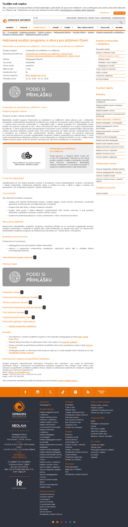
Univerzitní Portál (119, 18)
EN (37, 18)
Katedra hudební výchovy (105, 111)
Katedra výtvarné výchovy (105, 154)
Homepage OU (45, 405)
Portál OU (68, 435)
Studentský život (71, 425)
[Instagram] (38, 392)
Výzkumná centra (106, 163)
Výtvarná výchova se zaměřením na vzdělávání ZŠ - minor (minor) (53, 56)
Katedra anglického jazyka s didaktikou (106, 101)
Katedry (91, 32)
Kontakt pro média (97, 445)
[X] (50, 392)
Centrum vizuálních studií (105, 176)
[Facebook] (25, 392)
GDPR (93, 421)
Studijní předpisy (71, 454)
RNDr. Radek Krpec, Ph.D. (36, 75)
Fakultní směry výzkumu (99, 405)
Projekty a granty (97, 408)
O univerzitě (12, 32)
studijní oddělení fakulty (68, 381)
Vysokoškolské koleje (47, 504)
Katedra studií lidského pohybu (107, 144)
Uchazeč (57, 27)
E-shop (93, 426)
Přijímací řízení (104, 59)
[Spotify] (75, 392)
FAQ (66, 472)
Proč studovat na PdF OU (74, 420)
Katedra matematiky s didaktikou (110, 32)
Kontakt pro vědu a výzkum (101, 413)
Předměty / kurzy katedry (107, 62)
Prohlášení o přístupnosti (100, 424)
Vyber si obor (70, 407)
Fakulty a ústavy (45, 32)
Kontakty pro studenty (73, 459)
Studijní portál (105, 18)
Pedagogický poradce (106, 66)
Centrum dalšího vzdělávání (106, 157)
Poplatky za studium (72, 450)
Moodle (91, 18)
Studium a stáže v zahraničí (75, 445)
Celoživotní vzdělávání (104, 76)
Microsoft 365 (82, 18)
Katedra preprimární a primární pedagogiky (107, 132)
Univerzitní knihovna (47, 494)
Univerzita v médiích (98, 452)
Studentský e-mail (71, 437)
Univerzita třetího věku (99, 434)
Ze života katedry (102, 79)
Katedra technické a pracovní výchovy (110, 147)
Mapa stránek (71, 18)
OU (3, 32)
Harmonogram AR (71, 442)
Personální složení (103, 49)
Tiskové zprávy (96, 447)
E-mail (97, 18)
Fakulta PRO (107, 27)
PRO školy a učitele (98, 429)
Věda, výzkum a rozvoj (87, 27)
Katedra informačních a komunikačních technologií (110, 115)
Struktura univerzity (28, 32)
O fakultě (25, 27)
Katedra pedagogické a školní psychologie (107, 127)
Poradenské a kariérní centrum (21, 353)
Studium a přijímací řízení (12, 35)
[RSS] (88, 392)
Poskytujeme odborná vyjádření (102, 450)
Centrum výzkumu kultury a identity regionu (109, 180)
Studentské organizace (73, 457)
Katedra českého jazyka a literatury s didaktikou (109, 106)
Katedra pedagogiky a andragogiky (109, 123)
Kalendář (94, 457)
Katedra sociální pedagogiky (106, 137)
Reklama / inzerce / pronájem (101, 436)
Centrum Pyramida (46, 502)
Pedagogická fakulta (62, 32)
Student (68, 27)
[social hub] (101, 392)
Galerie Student (102, 193)
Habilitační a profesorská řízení (102, 410)
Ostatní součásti (105, 187)
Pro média (119, 27)
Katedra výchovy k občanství (106, 150)
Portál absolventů (71, 467)
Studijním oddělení (69, 342)
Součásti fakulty (41, 27)
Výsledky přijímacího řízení (74, 412)
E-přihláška (69, 405)
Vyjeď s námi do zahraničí (106, 69)
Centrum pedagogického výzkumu (109, 172)
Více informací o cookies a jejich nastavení (77, 10)
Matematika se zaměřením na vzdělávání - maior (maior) (49, 54)
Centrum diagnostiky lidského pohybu (110, 169)
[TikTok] (63, 392)
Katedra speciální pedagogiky (107, 140)
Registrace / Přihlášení (73, 469)
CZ (34, 18)
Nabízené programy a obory (37, 35)
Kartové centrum (46, 512)
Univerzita (11, 27)
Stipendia (68, 447)
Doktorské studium (72, 417)
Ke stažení (94, 455)
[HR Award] (19, 483)
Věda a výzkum (102, 72)
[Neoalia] (19, 426)
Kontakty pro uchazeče (73, 427)
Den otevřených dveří (73, 422)
